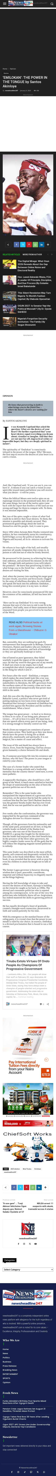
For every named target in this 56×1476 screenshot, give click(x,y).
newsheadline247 (11, 91)
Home (5, 69)
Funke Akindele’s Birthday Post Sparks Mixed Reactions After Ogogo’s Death (24, 1402)
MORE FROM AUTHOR (32, 254)
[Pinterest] (29, 244)
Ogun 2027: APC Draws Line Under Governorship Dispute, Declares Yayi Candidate (26, 1425)
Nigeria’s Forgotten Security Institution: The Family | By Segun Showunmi (32, 321)
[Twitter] (23, 244)
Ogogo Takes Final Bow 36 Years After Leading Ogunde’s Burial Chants (26, 1417)
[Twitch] (31, 1472)
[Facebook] (16, 244)
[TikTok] (24, 1472)
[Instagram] (25, 1244)
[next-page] (52, 254)
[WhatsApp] (35, 244)
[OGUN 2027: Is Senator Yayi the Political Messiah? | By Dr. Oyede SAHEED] (9, 309)
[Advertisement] (28, 36)
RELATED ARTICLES (11, 254)
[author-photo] (28, 1234)
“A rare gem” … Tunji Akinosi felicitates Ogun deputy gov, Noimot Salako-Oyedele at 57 (14, 1207)
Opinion (13, 69)
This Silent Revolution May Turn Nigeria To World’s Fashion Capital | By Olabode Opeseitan (34, 295)
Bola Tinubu (27, 1169)
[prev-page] (47, 254)
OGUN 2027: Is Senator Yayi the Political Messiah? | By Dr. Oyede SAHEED (35, 308)
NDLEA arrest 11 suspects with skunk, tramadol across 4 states (40, 1206)
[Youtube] (36, 1244)
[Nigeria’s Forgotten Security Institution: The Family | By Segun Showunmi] (9, 321)
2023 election (15, 1169)
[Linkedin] (41, 244)
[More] (48, 244)
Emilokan (37, 1169)
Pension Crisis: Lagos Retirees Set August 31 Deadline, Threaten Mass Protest (24, 1409)
